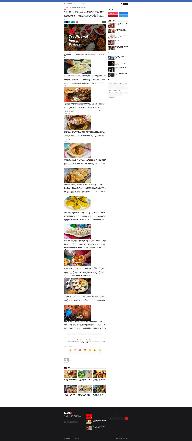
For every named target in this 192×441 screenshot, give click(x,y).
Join (104, 225)
